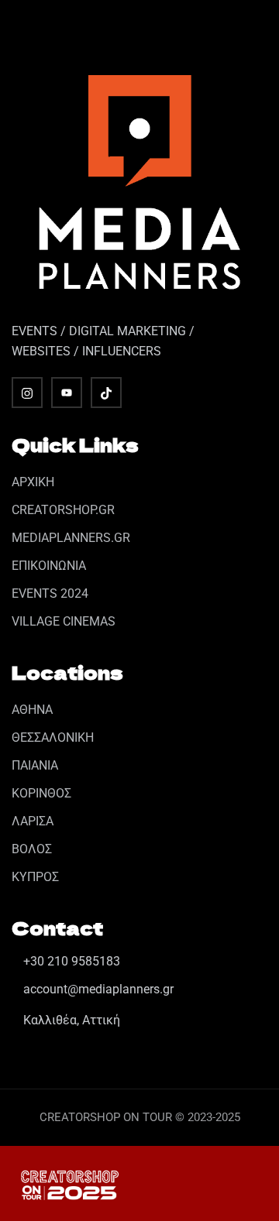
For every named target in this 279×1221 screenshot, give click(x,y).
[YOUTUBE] (66, 392)
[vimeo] (106, 392)
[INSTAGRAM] (27, 392)
